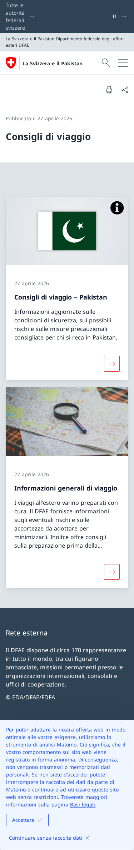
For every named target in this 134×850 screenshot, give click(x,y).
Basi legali (82, 804)
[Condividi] (125, 89)
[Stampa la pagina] (109, 89)
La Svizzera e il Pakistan (53, 63)
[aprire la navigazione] (123, 63)
